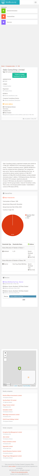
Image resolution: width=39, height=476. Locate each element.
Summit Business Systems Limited (12, 451)
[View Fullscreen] (5, 359)
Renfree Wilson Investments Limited (12, 395)
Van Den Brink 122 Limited (9, 400)
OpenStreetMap (26, 385)
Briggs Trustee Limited (8, 405)
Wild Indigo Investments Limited (11, 414)
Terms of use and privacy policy (19, 472)
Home (3, 66)
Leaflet (15, 385)
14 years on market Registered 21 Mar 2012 (20, 75)
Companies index (10, 66)
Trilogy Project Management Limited (12, 456)
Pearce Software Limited (9, 441)
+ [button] (5, 353)
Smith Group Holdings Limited (10, 419)
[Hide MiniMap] (34, 383)
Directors (9, 22)
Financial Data (10, 16)
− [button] (5, 355)
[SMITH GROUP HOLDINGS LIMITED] (19, 368)
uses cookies (12, 466)
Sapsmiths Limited (8, 446)
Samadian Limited (7, 410)
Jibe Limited (6, 437)
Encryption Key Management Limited (12, 432)
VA (19, 66)
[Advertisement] (19, 46)
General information (12, 11)
